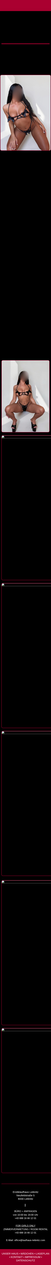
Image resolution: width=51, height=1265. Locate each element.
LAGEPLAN (42, 1253)
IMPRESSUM (32, 1257)
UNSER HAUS (10, 1253)
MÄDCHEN (27, 1253)
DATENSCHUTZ (25, 1260)
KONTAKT (17, 1257)
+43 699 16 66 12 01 (25, 1218)
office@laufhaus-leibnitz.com (29, 1240)
